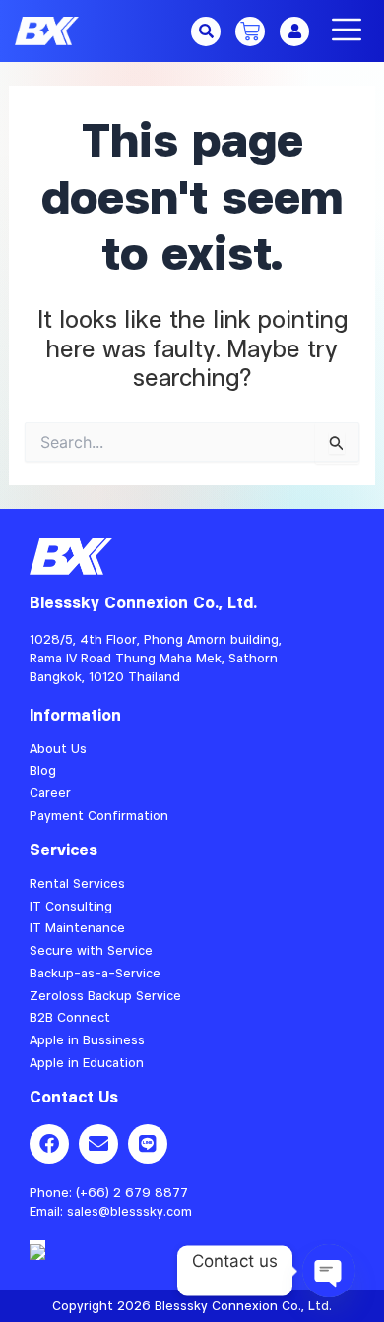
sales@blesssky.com (129, 1211)
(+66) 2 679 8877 (132, 1192)
